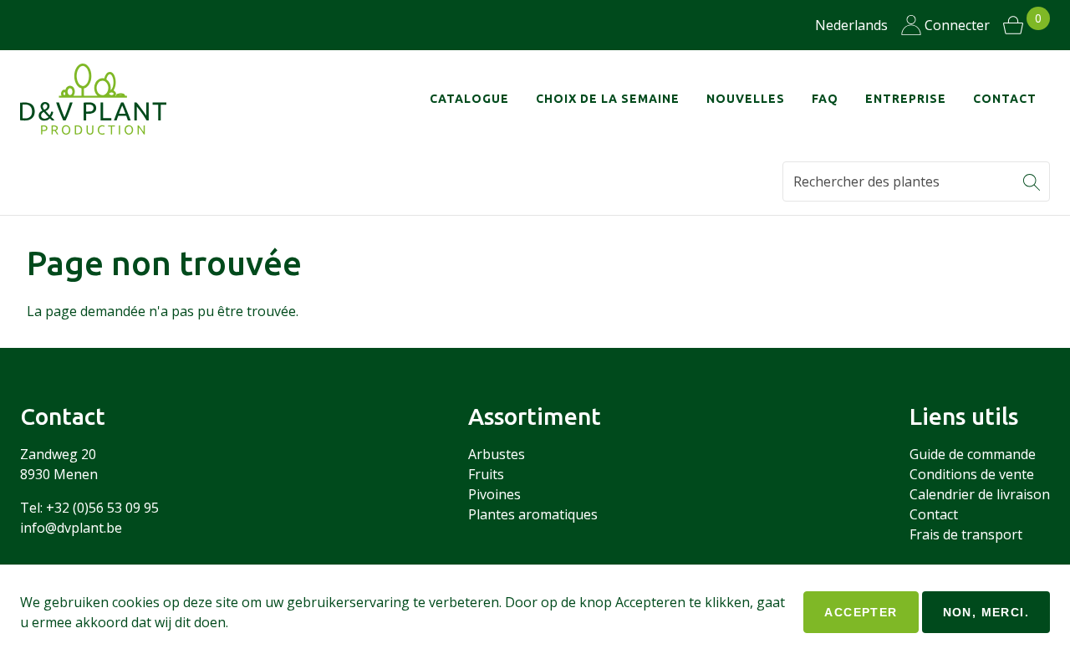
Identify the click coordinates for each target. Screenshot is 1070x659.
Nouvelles (745, 98)
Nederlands (851, 25)
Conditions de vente (972, 474)
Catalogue (469, 98)
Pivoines (494, 494)
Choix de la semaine (608, 98)
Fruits (486, 474)
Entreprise (905, 98)
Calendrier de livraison (980, 494)
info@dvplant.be (71, 528)
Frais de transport (966, 534)
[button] (1031, 181)
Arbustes (496, 454)
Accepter (860, 612)
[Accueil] (103, 99)
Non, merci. (986, 612)
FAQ (825, 98)
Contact (1005, 98)
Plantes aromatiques (533, 514)
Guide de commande (973, 454)
